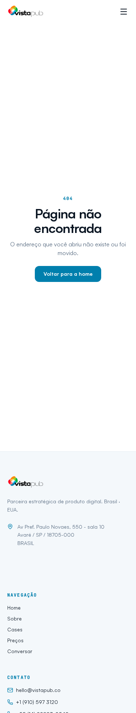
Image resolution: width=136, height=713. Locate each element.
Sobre (14, 618)
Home (14, 608)
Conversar (19, 651)
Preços (15, 640)
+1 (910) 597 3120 (37, 702)
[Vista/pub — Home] (26, 11)
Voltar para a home (68, 274)
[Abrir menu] (124, 12)
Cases (14, 629)
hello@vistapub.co (38, 690)
